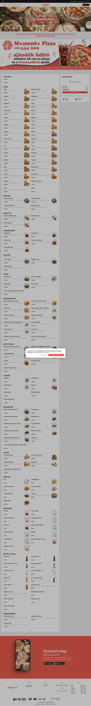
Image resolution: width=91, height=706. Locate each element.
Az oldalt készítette (42, 702)
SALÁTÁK (37, 68)
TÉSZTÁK (16, 68)
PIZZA (10, 68)
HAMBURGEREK (29, 68)
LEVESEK (64, 68)
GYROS (41, 68)
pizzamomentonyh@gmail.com (62, 685)
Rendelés (4, 4)
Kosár (9, 4)
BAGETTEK (22, 68)
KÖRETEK (82, 68)
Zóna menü (5, 68)
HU (3, 1)
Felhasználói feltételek (51, 704)
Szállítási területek (16, 4)
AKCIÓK (76, 68)
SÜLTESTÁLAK (57, 68)
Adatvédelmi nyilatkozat (40, 704)
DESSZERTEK (70, 68)
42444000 (45, 685)
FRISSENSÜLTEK (48, 68)
